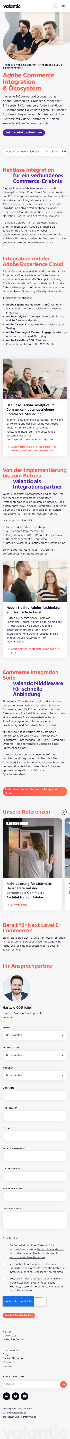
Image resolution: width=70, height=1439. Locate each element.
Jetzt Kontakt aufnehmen (24, 132)
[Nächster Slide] (64, 812)
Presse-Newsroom (14, 1358)
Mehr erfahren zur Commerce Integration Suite (31, 791)
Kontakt (7, 1331)
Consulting (51, 151)
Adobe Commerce (14, 203)
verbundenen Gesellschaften (27, 1257)
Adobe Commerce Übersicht (23, 151)
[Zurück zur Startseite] (12, 6)
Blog (5, 1354)
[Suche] (55, 6)
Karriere (8, 1366)
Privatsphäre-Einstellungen (17, 1408)
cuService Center (13, 1339)
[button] (63, 6)
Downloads (9, 1335)
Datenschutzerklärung (50, 1249)
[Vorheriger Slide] (56, 812)
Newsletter (9, 1361)
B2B (64, 151)
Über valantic (11, 1350)
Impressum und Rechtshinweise (19, 1416)
